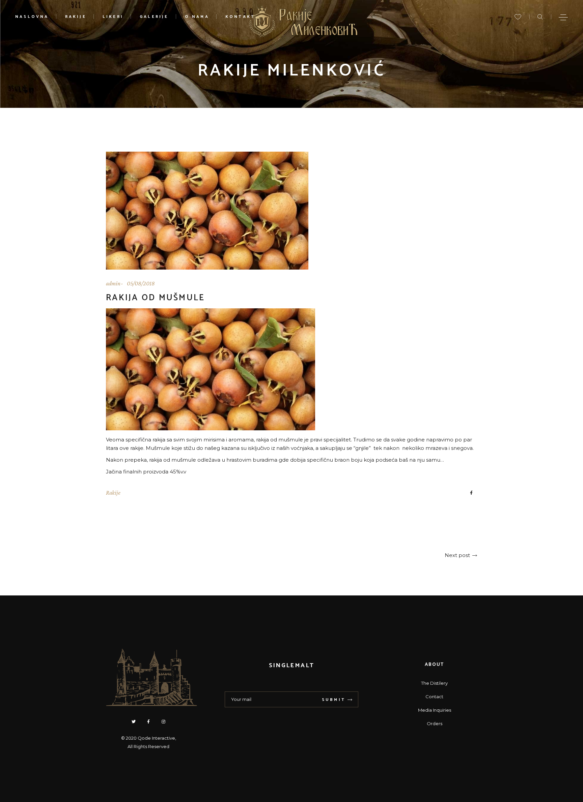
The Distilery (434, 683)
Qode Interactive (156, 738)
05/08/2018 (141, 283)
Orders (434, 723)
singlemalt (291, 665)
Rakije (113, 492)
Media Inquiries (434, 710)
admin (113, 283)
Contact (434, 696)
